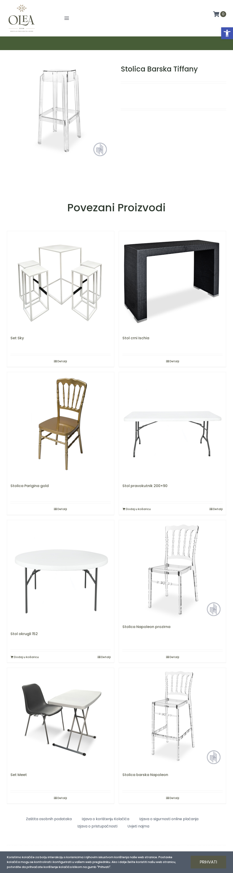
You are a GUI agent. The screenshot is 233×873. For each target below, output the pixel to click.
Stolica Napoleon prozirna (146, 626)
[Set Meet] (60, 718)
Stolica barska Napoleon (145, 774)
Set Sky (17, 338)
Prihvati (208, 862)
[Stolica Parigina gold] (60, 425)
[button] (227, 33)
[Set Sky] (60, 281)
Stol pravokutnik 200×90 (144, 485)
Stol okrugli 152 (24, 633)
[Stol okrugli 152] (60, 573)
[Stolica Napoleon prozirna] (172, 570)
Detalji (62, 361)
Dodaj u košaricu (138, 509)
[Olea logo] (21, 5)
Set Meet (18, 774)
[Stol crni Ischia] (172, 281)
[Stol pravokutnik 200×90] (172, 425)
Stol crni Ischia (135, 338)
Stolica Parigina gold (29, 485)
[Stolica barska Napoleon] (172, 718)
